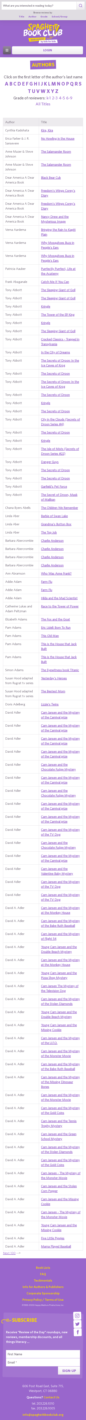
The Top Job (49, 532)
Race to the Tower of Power (60, 606)
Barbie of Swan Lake (54, 516)
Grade (44, 16)
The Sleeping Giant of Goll (58, 290)
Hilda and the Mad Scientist (59, 598)
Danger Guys (50, 462)
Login (47, 50)
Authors (43, 65)
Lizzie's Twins (50, 704)
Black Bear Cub (51, 177)
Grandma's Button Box (56, 524)
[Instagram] (77, 1316)
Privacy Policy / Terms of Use (43, 1299)
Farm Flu (46, 581)
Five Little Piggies (52, 1238)
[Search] (80, 6)
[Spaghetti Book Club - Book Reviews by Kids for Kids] (43, 33)
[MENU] (7, 50)
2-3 (55, 98)
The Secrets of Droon (55, 373)
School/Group (59, 16)
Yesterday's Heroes (54, 678)
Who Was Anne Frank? (56, 573)
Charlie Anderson (52, 540)
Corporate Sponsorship (43, 1293)
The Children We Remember (59, 507)
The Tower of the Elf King (58, 314)
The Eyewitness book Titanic (60, 670)
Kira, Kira (47, 130)
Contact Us (51, 1397)
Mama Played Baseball (56, 1246)
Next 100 (9, 1253)
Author (32, 16)
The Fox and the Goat (55, 619)
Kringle (45, 306)
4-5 (62, 98)
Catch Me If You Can (55, 281)
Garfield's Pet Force (54, 486)
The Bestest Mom (53, 691)
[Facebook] (78, 1332)
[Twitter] (77, 1324)
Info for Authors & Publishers (43, 1287)
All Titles (43, 104)
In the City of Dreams (55, 352)
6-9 (69, 98)
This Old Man (50, 635)
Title (21, 16)
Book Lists (43, 1267)
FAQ (43, 1274)
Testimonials (43, 1280)
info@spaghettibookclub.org (43, 1414)
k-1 (49, 98)
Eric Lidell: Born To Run (56, 627)
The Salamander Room (56, 151)
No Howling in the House (57, 138)
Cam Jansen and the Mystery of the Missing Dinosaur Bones (60, 1081)
